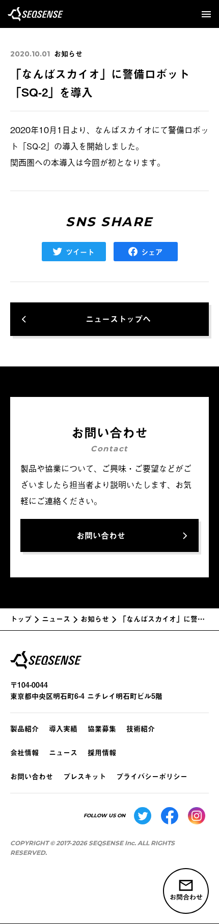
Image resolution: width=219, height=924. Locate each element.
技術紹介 (140, 728)
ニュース (63, 752)
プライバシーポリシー (151, 776)
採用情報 (102, 752)
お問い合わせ (31, 776)
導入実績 (63, 728)
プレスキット (84, 776)
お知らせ (68, 53)
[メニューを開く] (206, 14)
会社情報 (24, 752)
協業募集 (102, 728)
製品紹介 (24, 728)
